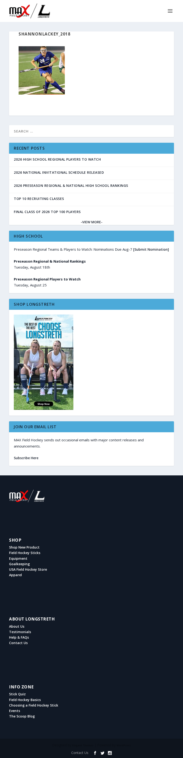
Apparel (15, 575)
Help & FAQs (19, 637)
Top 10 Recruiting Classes (39, 198)
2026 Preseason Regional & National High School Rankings (71, 185)
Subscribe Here (26, 458)
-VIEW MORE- (91, 222)
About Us (16, 626)
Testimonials (20, 632)
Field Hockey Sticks (24, 553)
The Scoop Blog (22, 716)
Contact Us (18, 643)
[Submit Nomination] (151, 249)
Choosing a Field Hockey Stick (33, 705)
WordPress (124, 745)
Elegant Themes (82, 745)
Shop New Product (24, 547)
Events (14, 711)
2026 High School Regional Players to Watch (57, 159)
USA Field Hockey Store (28, 569)
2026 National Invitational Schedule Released (59, 172)
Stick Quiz (17, 694)
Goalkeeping (19, 564)
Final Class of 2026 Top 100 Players (47, 211)
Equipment (18, 558)
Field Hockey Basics (25, 700)
